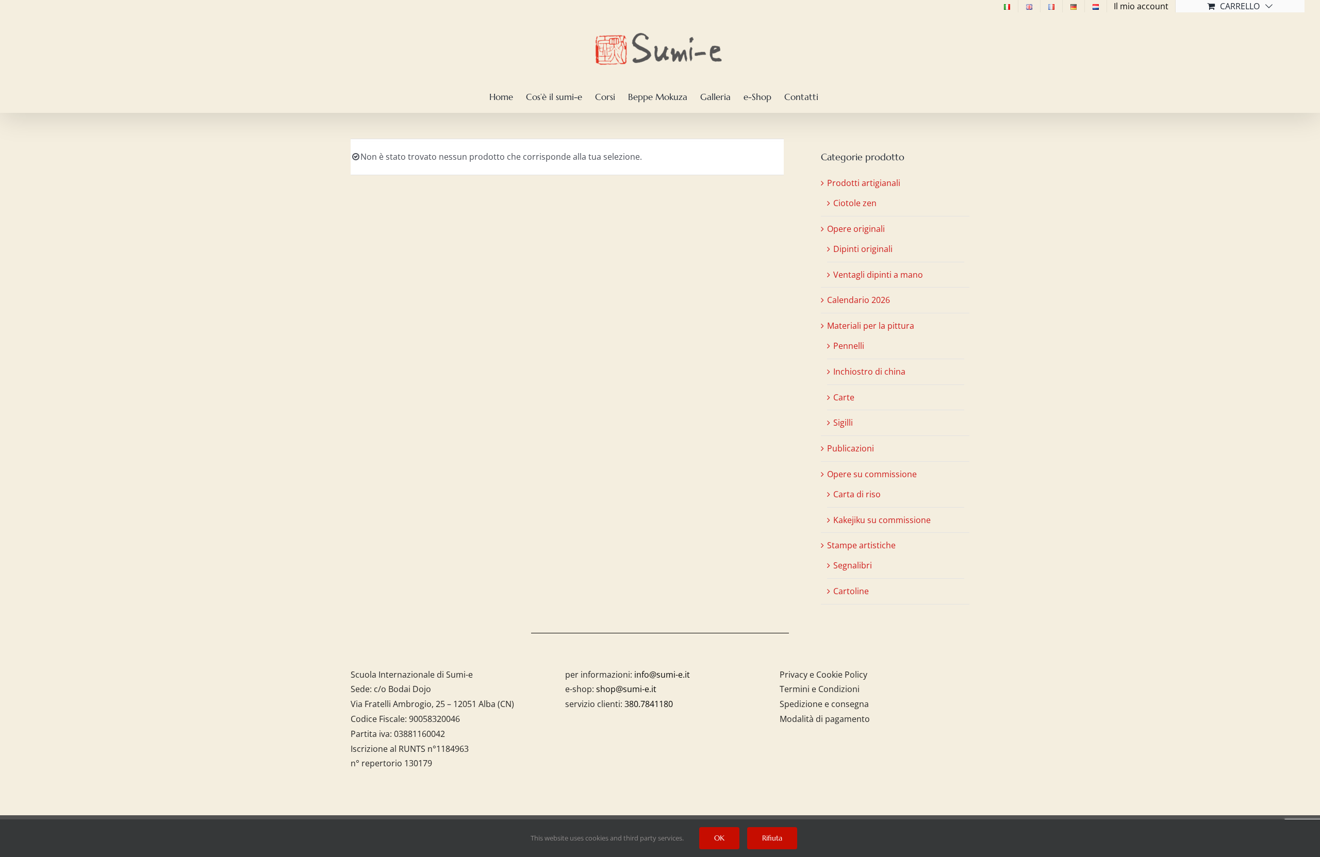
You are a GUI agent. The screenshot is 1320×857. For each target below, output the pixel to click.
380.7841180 (648, 704)
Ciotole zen (855, 203)
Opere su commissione (872, 474)
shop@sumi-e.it (626, 689)
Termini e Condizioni (820, 689)
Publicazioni (850, 448)
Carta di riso (857, 494)
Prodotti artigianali (863, 183)
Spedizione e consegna (824, 704)
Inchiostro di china (869, 371)
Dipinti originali (863, 249)
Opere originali (856, 228)
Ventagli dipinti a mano (878, 274)
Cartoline (851, 591)
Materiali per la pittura (870, 325)
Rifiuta (772, 838)
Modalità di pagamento (825, 719)
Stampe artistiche (861, 545)
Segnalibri (852, 565)
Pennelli (848, 345)
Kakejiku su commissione (882, 520)
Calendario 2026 (858, 300)
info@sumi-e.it (662, 674)
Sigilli (843, 422)
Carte (843, 397)
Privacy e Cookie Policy (823, 674)
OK (719, 838)
